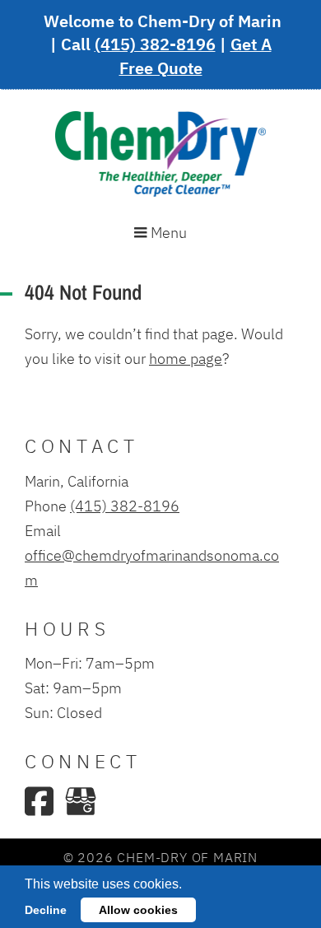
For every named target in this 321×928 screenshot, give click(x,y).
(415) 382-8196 (155, 44)
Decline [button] (46, 909)
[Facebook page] (39, 801)
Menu (167, 232)
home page (185, 358)
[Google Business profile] (80, 801)
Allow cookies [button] (138, 909)
